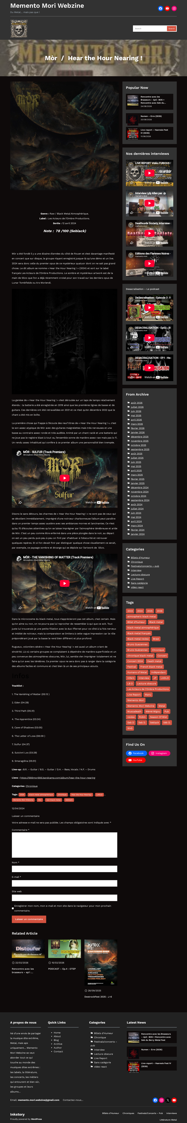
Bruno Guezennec (137, 644)
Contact (58, 1051)
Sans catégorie (139, 583)
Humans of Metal (137, 672)
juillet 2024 (137, 508)
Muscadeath (134, 711)
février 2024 (137, 529)
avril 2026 (136, 419)
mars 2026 (137, 424)
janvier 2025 (137, 483)
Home (57, 1032)
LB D (130, 683)
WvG (130, 728)
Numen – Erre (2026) (151, 116)
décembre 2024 (140, 487)
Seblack (69, 800)
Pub (167, 711)
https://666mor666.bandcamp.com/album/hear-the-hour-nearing (57, 777)
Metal (162, 706)
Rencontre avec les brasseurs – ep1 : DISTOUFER (23, 970)
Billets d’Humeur (110, 1113)
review (131, 717)
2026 (159, 611)
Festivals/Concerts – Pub (150, 1113)
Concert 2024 (135, 661)
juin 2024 (136, 513)
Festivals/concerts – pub (145, 566)
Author (58, 1047)
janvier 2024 (138, 534)
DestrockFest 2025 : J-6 (98, 996)
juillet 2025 (137, 457)
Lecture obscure (140, 574)
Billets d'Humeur (140, 557)
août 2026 (136, 402)
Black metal (156, 622)
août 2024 (136, 504)
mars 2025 (137, 474)
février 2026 (137, 428)
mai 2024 (136, 517)
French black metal (151, 666)
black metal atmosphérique (41, 795)
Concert (162, 655)
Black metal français (138, 633)
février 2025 (137, 479)
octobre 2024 (138, 496)
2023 (130, 611)
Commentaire (20, 830)
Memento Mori (135, 700)
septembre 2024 (140, 500)
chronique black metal (140, 655)
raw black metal (53, 800)
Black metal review (138, 638)
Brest (156, 638)
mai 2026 (136, 415)
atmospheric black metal (141, 616)
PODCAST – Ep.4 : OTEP (62, 968)
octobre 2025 (138, 445)
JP (155, 678)
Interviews (171, 1113)
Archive (58, 1044)
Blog (56, 1040)
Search (171, 28)
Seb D (130, 722)
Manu (148, 694)
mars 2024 (137, 525)
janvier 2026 (138, 432)
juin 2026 (136, 411)
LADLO (99, 795)
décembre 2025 (139, 436)
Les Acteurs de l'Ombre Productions (148, 689)
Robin (142, 717)
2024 (22, 795)
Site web (17, 891)
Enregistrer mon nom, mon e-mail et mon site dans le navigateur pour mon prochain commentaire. (62, 908)
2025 (150, 611)
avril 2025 (136, 470)
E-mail (16, 877)
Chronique (32, 786)
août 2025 (136, 453)
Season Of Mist (158, 717)
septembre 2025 (140, 449)
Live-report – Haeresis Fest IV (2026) (154, 131)
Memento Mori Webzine (47, 5)
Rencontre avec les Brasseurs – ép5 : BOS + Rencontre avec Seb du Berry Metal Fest (152, 100)
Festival (131, 666)
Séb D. (166, 722)
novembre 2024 (140, 491)
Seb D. (142, 722)
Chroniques (128, 1113)
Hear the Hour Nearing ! (81, 795)
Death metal (154, 661)
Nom (15, 862)
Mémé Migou (153, 711)
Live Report (137, 578)
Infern (130, 678)
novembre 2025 (139, 441)
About (57, 1036)
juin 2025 (136, 462)
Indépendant (158, 672)
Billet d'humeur (136, 622)
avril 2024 (136, 521)
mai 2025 (136, 466)
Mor (39, 800)
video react (137, 587)
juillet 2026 (137, 407)
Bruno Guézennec (137, 650)
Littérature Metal (168, 1120)
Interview (136, 570)
